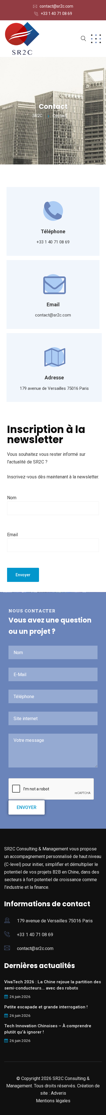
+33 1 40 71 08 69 (56, 13)
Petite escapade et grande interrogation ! (46, 1007)
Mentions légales (53, 1100)
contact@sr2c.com (56, 6)
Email (12, 534)
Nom (11, 497)
